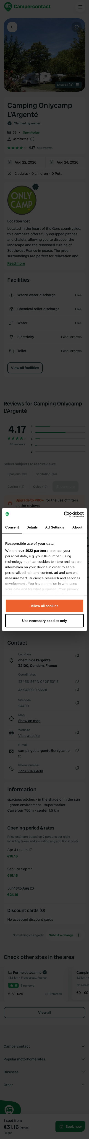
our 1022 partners (33, 551)
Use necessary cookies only (44, 621)
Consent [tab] (12, 527)
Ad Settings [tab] (54, 527)
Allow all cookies (44, 606)
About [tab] (77, 527)
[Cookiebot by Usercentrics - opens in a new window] (64, 514)
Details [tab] (32, 527)
